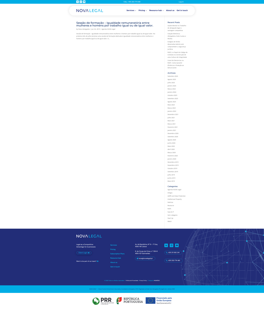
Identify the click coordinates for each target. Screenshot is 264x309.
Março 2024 (172, 89)
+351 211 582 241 (173, 252)
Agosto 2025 (172, 79)
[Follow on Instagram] (81, 2)
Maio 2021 (171, 121)
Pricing (142, 10)
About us (170, 10)
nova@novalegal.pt (146, 258)
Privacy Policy (143, 280)
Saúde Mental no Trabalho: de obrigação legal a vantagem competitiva (177, 28)
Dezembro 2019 (173, 162)
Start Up (170, 218)
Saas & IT (171, 212)
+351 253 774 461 (174, 260)
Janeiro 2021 (172, 130)
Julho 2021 (171, 118)
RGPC (169, 209)
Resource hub (155, 10)
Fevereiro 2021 (173, 127)
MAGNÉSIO (157, 280)
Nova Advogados (84, 29)
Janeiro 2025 (172, 86)
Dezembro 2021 (173, 114)
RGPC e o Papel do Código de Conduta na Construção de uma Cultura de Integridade (177, 54)
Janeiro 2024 (172, 92)
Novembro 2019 (173, 165)
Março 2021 (172, 124)
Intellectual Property (175, 199)
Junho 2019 (171, 178)
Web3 (169, 221)
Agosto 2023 (172, 102)
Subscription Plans (117, 254)
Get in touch (182, 10)
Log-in (181, 2)
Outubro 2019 (172, 168)
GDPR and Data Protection (177, 196)
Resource (171, 205)
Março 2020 (172, 152)
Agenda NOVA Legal (108, 29)
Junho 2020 (171, 143)
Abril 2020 (171, 149)
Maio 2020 (171, 146)
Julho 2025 (171, 83)
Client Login (82, 253)
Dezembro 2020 (173, 133)
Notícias (170, 202)
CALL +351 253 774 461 (132, 2)
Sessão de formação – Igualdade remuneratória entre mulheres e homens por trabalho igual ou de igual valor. (114, 24)
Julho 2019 (171, 175)
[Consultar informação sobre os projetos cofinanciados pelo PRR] (132, 301)
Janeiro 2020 (172, 159)
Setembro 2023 (173, 98)
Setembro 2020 (173, 137)
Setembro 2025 (173, 76)
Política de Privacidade (132, 280)
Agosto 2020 (172, 140)
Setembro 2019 (173, 172)
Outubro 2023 (172, 95)
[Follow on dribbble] (84, 2)
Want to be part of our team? (86, 261)
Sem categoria (172, 215)
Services (130, 10)
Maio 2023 (171, 105)
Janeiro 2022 (172, 111)
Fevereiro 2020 (173, 156)
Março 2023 (172, 108)
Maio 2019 (171, 181)
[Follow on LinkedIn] (77, 2)
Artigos (170, 193)
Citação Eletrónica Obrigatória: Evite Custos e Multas (177, 36)
